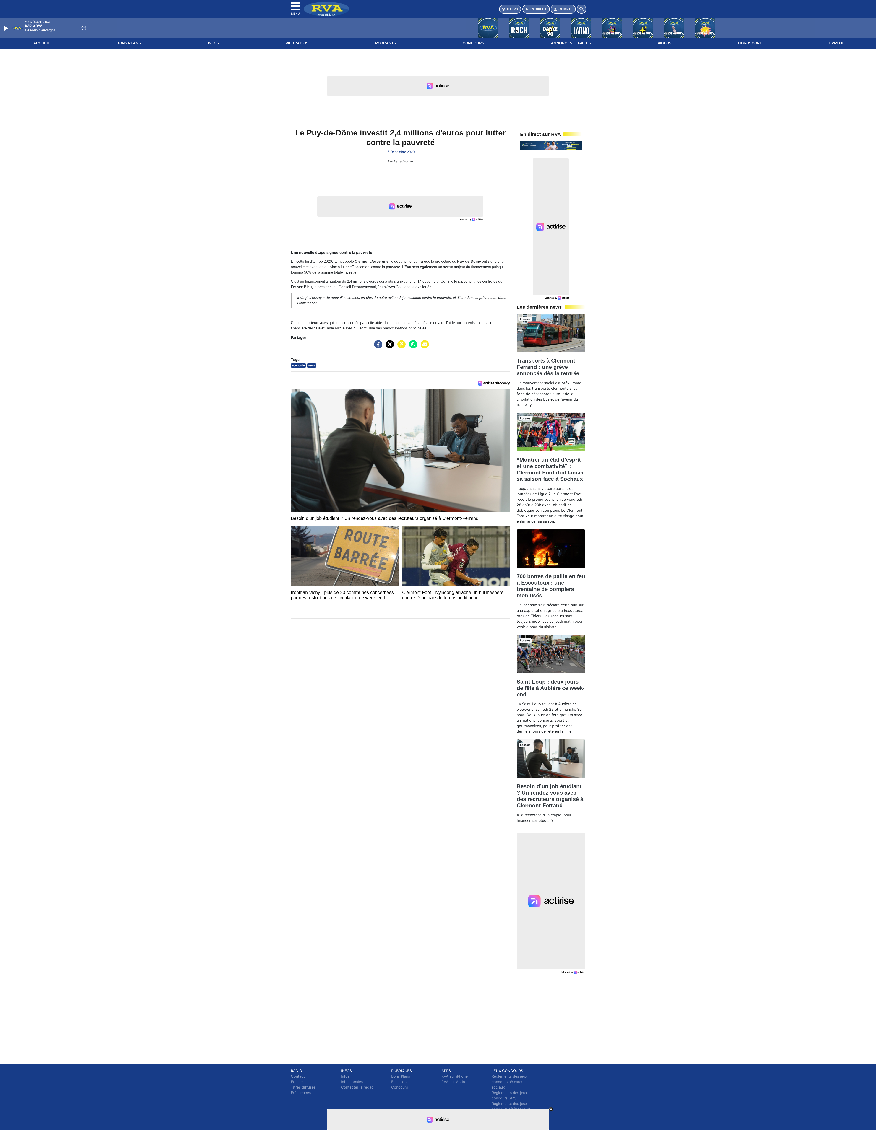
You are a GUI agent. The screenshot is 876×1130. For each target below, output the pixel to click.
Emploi (836, 43)
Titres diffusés (303, 1087)
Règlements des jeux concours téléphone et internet (511, 1109)
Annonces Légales (571, 43)
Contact (298, 1076)
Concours (473, 43)
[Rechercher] (581, 9)
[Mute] (83, 28)
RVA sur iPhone (454, 1076)
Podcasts (385, 43)
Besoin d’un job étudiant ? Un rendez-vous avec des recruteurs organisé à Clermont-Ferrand (550, 796)
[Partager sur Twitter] (388, 346)
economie (298, 365)
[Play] (6, 28)
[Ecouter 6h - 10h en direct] (551, 145)
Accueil (41, 43)
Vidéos (665, 43)
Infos (213, 43)
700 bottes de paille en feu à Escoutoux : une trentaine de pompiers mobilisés (551, 586)
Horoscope (750, 43)
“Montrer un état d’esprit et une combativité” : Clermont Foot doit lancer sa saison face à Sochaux (550, 469)
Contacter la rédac (357, 1087)
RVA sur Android (455, 1081)
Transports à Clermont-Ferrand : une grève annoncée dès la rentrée (548, 367)
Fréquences (301, 1092)
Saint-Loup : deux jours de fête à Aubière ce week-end (551, 688)
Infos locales (352, 1081)
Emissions (399, 1081)
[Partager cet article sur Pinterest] (400, 346)
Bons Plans (129, 43)
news (311, 365)
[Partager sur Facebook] (377, 346)
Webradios (297, 43)
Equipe (297, 1081)
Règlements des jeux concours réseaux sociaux (509, 1081)
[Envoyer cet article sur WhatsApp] (412, 346)
